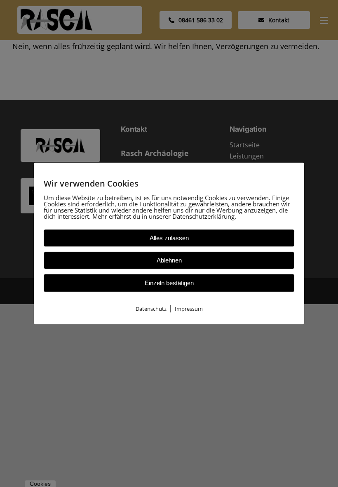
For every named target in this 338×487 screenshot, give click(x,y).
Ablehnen (169, 260)
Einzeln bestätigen (169, 282)
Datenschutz (151, 308)
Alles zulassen (169, 237)
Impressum (189, 308)
